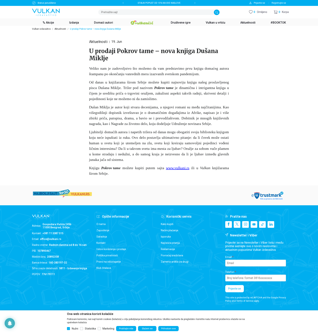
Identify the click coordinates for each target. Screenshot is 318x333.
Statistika (90, 328)
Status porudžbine (47, 3)
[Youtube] (254, 224)
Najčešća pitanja (170, 242)
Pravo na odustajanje (108, 261)
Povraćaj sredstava (172, 255)
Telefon (229, 272)
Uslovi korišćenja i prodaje (111, 249)
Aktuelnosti (60, 29)
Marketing (108, 328)
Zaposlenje (102, 230)
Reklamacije (168, 249)
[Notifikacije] (10, 323)
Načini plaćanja (169, 230)
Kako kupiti (167, 224)
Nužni (75, 328)
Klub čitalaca (103, 267)
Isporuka (166, 236)
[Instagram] (245, 224)
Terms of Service (244, 301)
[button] (281, 12)
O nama (101, 224)
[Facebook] (228, 224)
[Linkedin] (271, 224)
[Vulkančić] (142, 22)
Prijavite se (234, 288)
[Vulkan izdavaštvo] (46, 12)
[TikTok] (262, 224)
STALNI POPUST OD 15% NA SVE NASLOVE (159, 3)
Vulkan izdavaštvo (41, 29)
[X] (237, 224)
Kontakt (100, 242)
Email (228, 257)
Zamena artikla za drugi (174, 261)
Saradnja (101, 236)
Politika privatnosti (107, 255)
